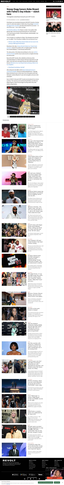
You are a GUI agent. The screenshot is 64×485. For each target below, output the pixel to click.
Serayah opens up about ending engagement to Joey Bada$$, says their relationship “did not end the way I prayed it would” (35, 429)
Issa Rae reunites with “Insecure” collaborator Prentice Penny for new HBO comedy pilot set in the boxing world (35, 346)
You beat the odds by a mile (13, 30)
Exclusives (30, 1)
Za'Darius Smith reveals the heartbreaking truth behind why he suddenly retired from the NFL (35, 193)
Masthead (43, 463)
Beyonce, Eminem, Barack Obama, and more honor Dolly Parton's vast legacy (35, 295)
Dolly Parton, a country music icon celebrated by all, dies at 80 (35, 413)
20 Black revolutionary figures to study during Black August (34, 127)
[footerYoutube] (39, 479)
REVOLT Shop (57, 465)
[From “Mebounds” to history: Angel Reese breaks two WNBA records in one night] (14, 401)
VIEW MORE (53, 36)
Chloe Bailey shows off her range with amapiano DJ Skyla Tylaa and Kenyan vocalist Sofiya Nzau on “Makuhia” (35, 159)
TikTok (55, 1)
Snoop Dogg (32, 116)
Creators (37, 1)
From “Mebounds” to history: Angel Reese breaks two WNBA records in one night (35, 398)
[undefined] (53, 13)
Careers (43, 467)
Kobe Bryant (19, 116)
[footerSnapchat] (30, 479)
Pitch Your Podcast (32, 465)
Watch (17, 1)
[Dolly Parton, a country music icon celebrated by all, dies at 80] (14, 416)
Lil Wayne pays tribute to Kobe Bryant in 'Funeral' (52, 20)
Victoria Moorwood (11, 19)
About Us (43, 461)
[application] (54, 474)
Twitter (60, 1)
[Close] (62, 483)
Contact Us (56, 463)
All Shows (30, 461)
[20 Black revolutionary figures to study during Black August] (14, 131)
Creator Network (32, 467)
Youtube (62, 1)
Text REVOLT (56, 464)
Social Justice (24, 1)
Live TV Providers (32, 464)
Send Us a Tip (44, 464)
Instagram (53, 1)
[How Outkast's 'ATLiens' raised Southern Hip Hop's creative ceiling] (14, 245)
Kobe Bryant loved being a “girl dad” (17, 67)
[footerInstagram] (25, 479)
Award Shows (13, 116)
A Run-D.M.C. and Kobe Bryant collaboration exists (53, 33)
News (34, 1)
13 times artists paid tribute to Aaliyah (33, 309)
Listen (20, 1)
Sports (29, 190)
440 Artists (31, 468)
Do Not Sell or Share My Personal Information (45, 482)
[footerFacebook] (33, 479)
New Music (30, 139)
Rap (27, 116)
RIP (24, 116)
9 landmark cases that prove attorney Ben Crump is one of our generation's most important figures (35, 447)
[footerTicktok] (27, 479)
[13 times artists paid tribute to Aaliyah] (14, 313)
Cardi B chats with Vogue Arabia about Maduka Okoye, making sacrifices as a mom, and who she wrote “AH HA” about (35, 227)
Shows (14, 1)
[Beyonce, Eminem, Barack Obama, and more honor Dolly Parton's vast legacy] (14, 298)
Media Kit (43, 465)
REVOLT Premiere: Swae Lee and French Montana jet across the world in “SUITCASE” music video (35, 383)
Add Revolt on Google (25, 19)
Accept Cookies (57, 482)
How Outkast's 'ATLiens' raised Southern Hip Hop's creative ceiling (35, 242)
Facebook (58, 1)
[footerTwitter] (36, 479)
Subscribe (42, 1)
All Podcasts (31, 463)
